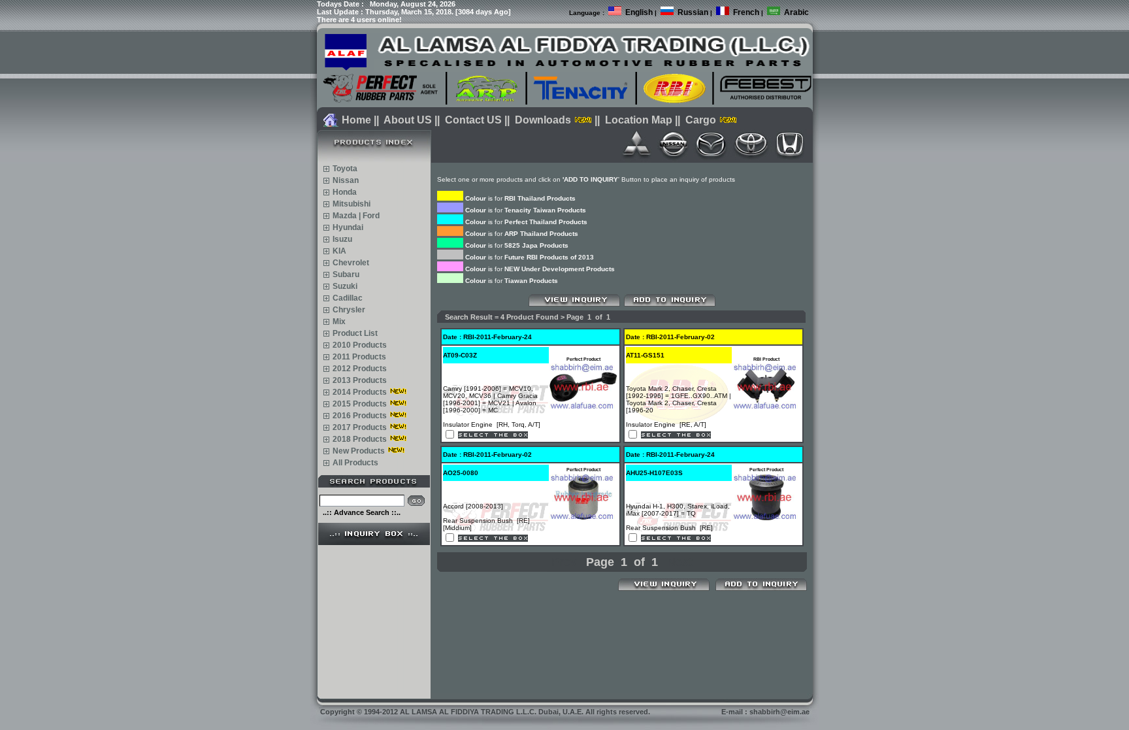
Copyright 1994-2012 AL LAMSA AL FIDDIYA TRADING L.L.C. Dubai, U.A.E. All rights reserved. (485, 712)
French (746, 12)
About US (408, 119)
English (639, 12)
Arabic (796, 12)
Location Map (638, 119)
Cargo (700, 119)
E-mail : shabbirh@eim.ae (765, 712)
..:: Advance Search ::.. (362, 512)
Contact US (473, 119)
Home (356, 119)
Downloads (543, 119)
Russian (693, 12)
